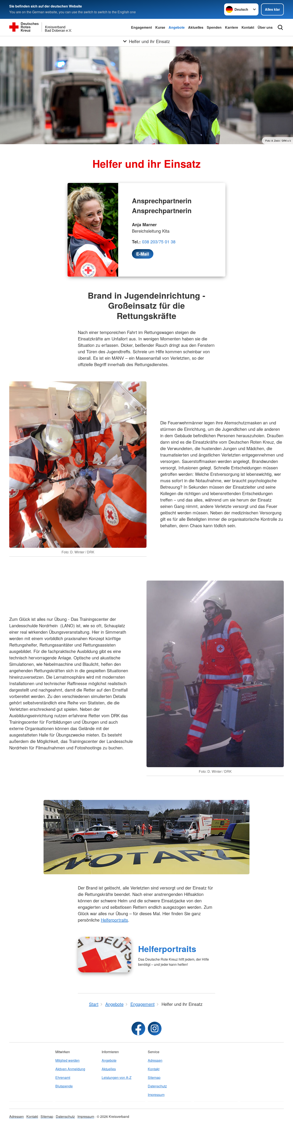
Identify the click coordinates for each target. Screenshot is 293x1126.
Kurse (160, 27)
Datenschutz (157, 1086)
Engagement (141, 27)
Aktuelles (195, 27)
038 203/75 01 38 (158, 241)
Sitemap (154, 1077)
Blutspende (64, 1086)
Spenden (214, 27)
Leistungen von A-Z (116, 1077)
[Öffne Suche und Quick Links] (280, 27)
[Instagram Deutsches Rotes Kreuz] (155, 1028)
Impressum (156, 1094)
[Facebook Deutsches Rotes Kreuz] (138, 1028)
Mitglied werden (67, 1060)
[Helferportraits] (104, 954)
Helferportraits (114, 920)
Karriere (231, 27)
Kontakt (248, 27)
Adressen (155, 1060)
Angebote (177, 27)
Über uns (265, 27)
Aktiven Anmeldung (70, 1068)
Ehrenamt (62, 1077)
